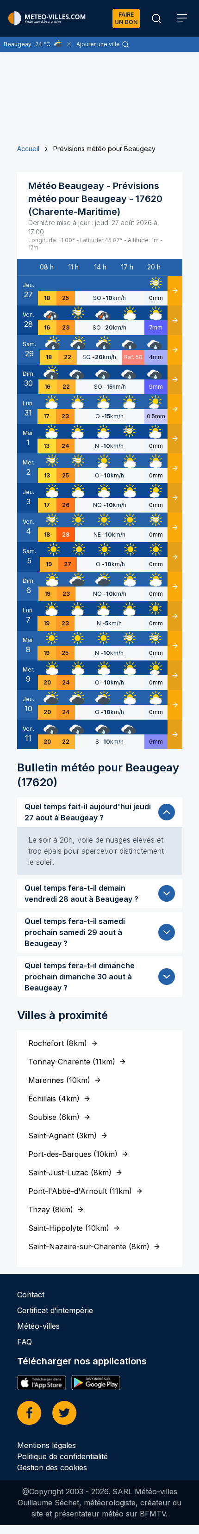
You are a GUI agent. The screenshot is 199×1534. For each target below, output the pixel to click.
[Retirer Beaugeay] (69, 44)
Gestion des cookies (52, 1467)
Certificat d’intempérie (55, 1310)
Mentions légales (46, 1445)
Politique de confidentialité (62, 1456)
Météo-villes (38, 1326)
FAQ (24, 1341)
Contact (30, 1294)
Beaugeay (17, 44)
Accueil (28, 149)
